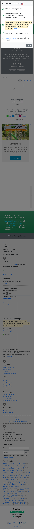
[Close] (31, 3)
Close (29, 45)
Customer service (10, 38)
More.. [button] (16, 28)
